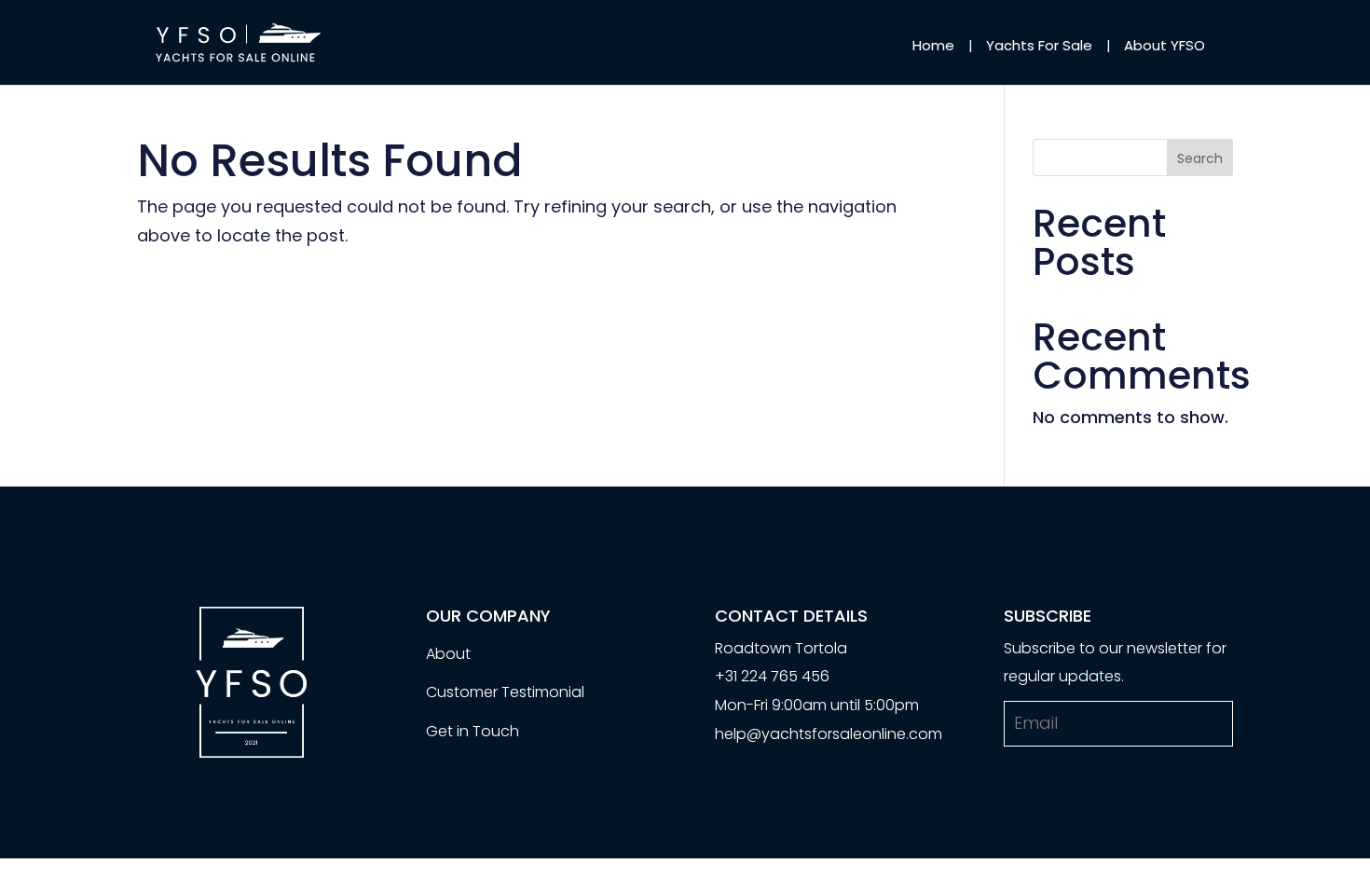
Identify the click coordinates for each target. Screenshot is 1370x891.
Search (1200, 158)
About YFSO (1164, 45)
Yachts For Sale (1039, 45)
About (448, 654)
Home (933, 45)
